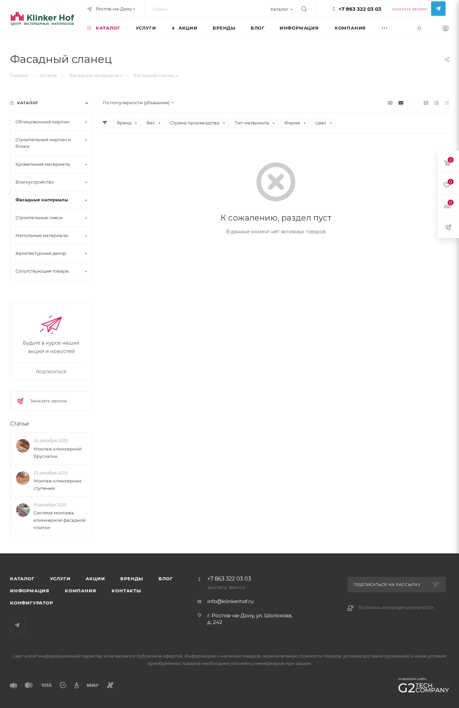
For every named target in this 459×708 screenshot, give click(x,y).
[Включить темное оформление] (419, 28)
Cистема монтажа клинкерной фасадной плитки (60, 520)
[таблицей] (446, 102)
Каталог (22, 578)
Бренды (131, 578)
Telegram (438, 8)
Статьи (19, 424)
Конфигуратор (31, 602)
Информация (29, 590)
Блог (166, 578)
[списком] (436, 102)
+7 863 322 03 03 (359, 9)
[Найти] (304, 9)
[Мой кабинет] (446, 29)
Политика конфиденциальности (396, 608)
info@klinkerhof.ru (230, 601)
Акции (95, 578)
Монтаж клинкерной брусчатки (58, 452)
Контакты (126, 590)
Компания (80, 590)
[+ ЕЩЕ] (392, 27)
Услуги (60, 578)
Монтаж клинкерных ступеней (58, 484)
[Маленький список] (390, 102)
